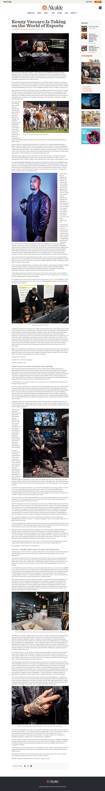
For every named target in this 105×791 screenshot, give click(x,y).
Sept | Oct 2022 (29, 29)
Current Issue (30, 13)
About (66, 13)
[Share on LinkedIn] (31, 766)
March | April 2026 (87, 91)
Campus (39, 13)
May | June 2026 (87, 89)
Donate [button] (98, 1)
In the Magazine (86, 56)
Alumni (46, 13)
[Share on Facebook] (25, 766)
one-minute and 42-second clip (22, 162)
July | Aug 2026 (87, 87)
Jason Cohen (16, 29)
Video (53, 13)
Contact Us (73, 13)
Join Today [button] (89, 1)
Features (59, 13)
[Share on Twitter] (28, 766)
